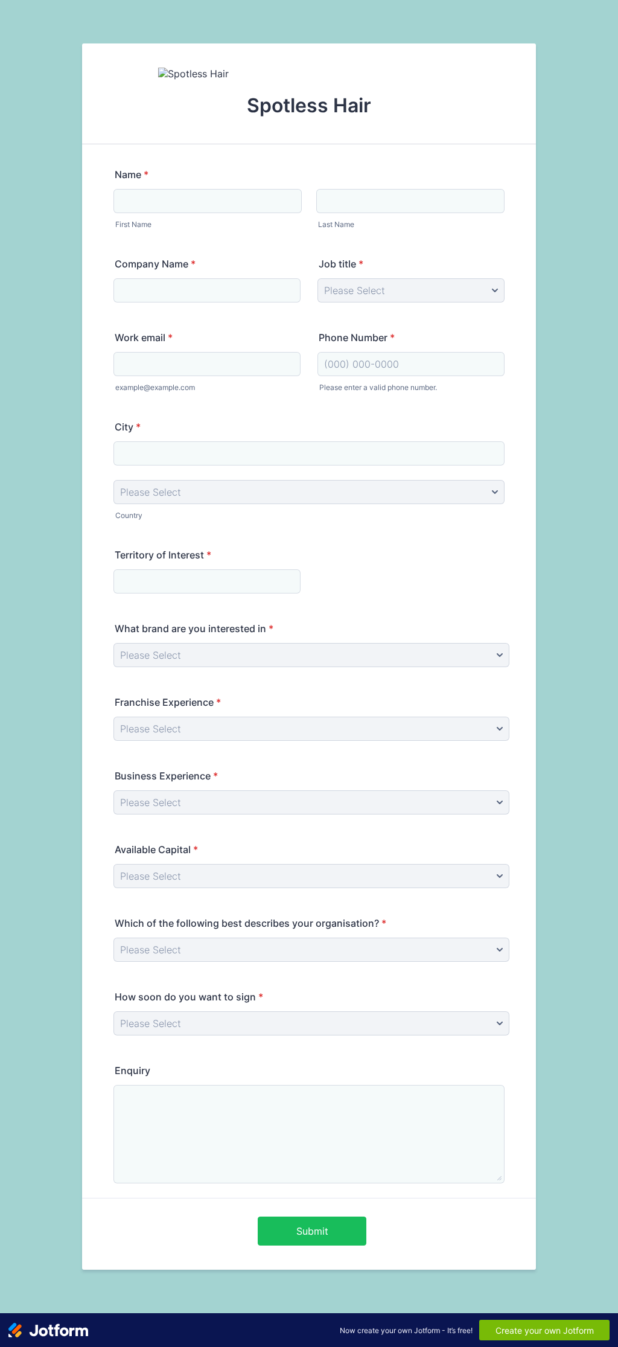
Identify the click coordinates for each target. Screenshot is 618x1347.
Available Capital (156, 849)
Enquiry (132, 1070)
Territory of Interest (163, 555)
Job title (341, 264)
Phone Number (357, 337)
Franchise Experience (168, 702)
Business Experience (166, 776)
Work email (144, 337)
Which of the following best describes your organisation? (250, 923)
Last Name (336, 224)
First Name (133, 224)
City (128, 427)
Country (128, 515)
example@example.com (155, 387)
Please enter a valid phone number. (378, 387)
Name (131, 174)
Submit (312, 1231)
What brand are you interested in (194, 628)
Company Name (155, 264)
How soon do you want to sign (189, 997)
